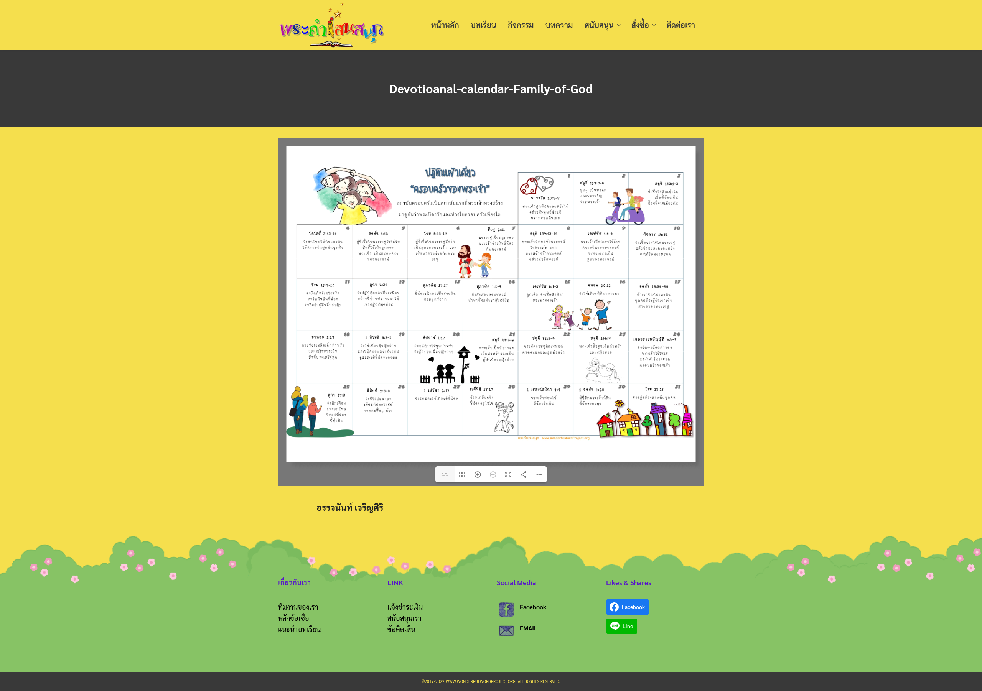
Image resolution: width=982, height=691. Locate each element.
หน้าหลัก (445, 25)
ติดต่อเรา (681, 25)
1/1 (445, 474)
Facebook (533, 607)
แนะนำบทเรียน (299, 629)
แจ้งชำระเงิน (405, 606)
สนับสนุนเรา (404, 618)
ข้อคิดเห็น (401, 629)
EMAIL (528, 628)
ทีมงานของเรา (298, 606)
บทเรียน (483, 25)
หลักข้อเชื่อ (293, 618)
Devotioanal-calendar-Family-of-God (491, 88)
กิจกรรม (521, 25)
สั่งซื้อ (640, 25)
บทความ (559, 25)
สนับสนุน (599, 25)
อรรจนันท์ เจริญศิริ (349, 507)
